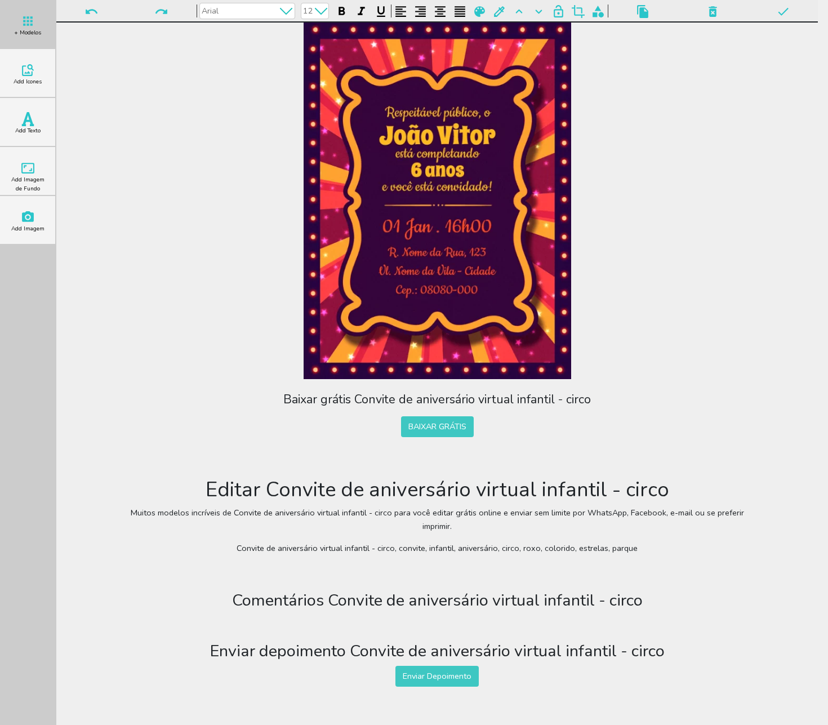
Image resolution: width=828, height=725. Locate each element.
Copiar (643, 10)
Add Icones (28, 82)
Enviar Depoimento (437, 676)
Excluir (712, 10)
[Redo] (161, 10)
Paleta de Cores (479, 10)
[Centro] (440, 10)
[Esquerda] (401, 10)
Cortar (578, 10)
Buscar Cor (499, 10)
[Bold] (341, 10)
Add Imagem (27, 229)
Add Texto (28, 131)
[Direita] (420, 10)
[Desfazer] (91, 10)
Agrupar (598, 10)
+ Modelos (27, 33)
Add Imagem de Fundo (27, 184)
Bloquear (558, 10)
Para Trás (539, 10)
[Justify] (460, 10)
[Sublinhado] (381, 10)
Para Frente (519, 10)
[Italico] (361, 10)
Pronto (783, 10)
